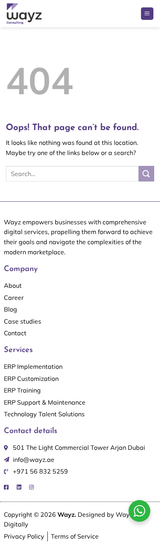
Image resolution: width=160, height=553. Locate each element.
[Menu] (147, 13)
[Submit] (146, 173)
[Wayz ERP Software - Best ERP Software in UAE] (37, 13)
